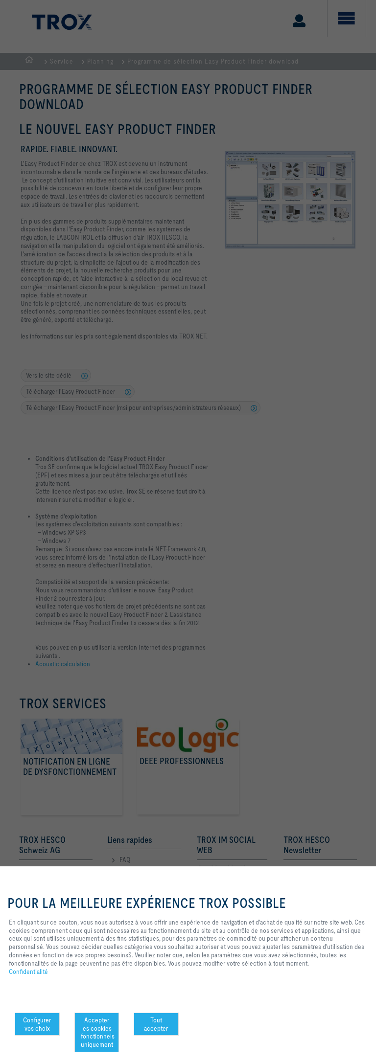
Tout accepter (156, 1024)
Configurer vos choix (37, 1024)
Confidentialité (28, 971)
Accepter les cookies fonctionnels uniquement (98, 1032)
